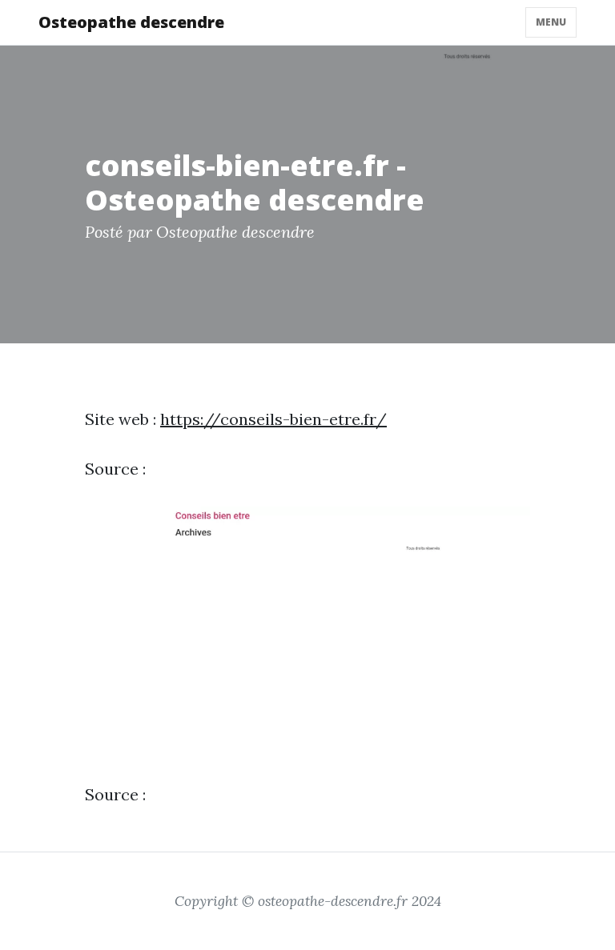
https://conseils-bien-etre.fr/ (273, 419)
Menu (551, 22)
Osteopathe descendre (131, 22)
